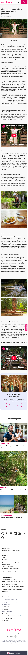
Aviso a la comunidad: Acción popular (10, 568)
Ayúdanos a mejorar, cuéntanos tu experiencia (12, 589)
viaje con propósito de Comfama (17, 97)
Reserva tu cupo (14, 405)
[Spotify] (2, 537)
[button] (6, 2)
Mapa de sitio (5, 591)
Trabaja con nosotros (7, 561)
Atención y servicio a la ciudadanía (9, 579)
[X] (6, 533)
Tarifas (3, 557)
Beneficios (4, 559)
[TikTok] (23, 533)
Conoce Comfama (6, 548)
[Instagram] (11, 533)
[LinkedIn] (15, 533)
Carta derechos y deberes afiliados (9, 584)
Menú (24, 2)
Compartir (15, 40)
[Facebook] (2, 533)
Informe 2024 (5, 555)
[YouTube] (19, 533)
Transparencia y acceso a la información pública (12, 562)
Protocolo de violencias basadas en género (11, 550)
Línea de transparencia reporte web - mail (11, 615)
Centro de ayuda (5, 553)
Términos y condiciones (7, 566)
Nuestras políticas (6, 564)
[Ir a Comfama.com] (14, 630)
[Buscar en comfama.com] (18, 2)
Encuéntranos (5, 552)
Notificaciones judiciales (7, 570)
